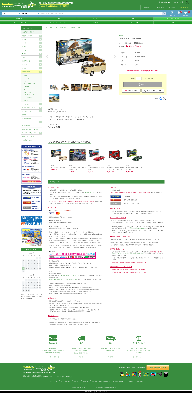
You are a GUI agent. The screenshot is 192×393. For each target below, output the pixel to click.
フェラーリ (25, 68)
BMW (25, 75)
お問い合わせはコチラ (157, 367)
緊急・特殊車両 (26, 118)
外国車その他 (63, 27)
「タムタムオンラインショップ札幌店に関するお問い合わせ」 (128, 253)
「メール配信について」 (90, 192)
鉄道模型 (19, 19)
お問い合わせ (171, 7)
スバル (24, 54)
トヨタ (24, 39)
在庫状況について (115, 208)
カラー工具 (134, 22)
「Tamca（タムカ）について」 (138, 228)
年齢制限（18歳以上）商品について (120, 236)
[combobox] (30, 13)
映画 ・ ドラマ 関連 (28, 136)
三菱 (23, 57)
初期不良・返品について (117, 249)
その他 (26, 100)
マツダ (24, 50)
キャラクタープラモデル (57, 22)
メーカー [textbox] (24, 13)
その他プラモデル (27, 140)
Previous (47, 57)
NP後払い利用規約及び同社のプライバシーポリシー (63, 279)
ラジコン (57, 19)
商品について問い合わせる (154, 91)
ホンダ (24, 46)
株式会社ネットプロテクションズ (70, 275)
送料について (52, 298)
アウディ (26, 78)
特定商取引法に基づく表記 (100, 381)
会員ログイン (184, 7)
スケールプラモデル (172, 19)
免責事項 (131, 381)
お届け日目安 (114, 187)
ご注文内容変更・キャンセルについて (121, 267)
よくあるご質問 (159, 7)
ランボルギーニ (28, 97)
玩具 (172, 22)
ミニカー (134, 19)
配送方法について (53, 316)
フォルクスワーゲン (75, 27)
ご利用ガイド (177, 2)
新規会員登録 (163, 2)
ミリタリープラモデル (19, 22)
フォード (26, 86)
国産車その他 (26, 61)
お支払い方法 (52, 207)
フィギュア (96, 22)
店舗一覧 (146, 7)
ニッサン (24, 43)
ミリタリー (96, 19)
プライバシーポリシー (118, 381)
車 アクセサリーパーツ (29, 108)
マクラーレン (28, 92)
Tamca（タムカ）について (118, 218)
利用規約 (140, 381)
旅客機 (24, 115)
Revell (121, 35)
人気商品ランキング (28, 32)
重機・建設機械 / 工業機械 (30, 129)
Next (115, 57)
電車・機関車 (26, 125)
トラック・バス (26, 111)
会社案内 (76, 381)
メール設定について (54, 187)
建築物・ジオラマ (27, 36)
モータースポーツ (27, 104)
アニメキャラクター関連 (29, 133)
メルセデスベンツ (29, 94)
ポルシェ (24, 64)
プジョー (26, 89)
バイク (24, 122)
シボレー (26, 81)
